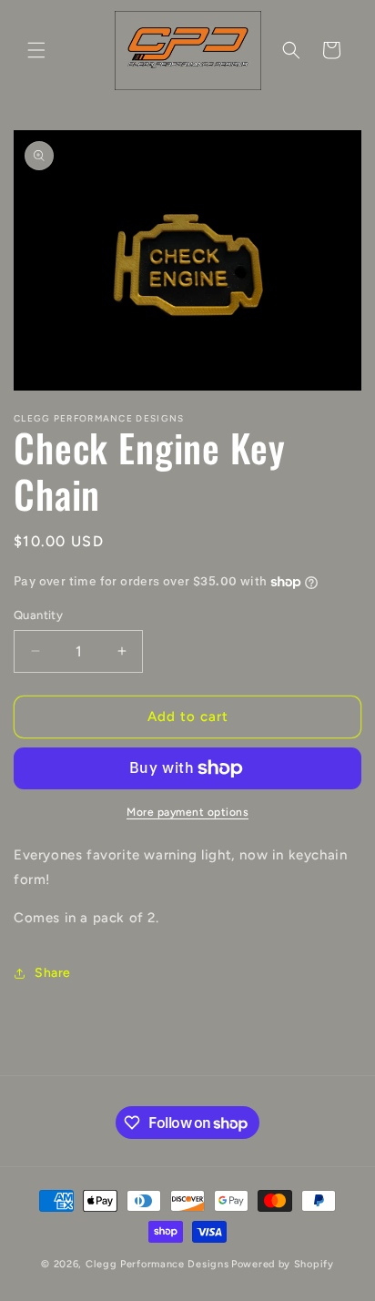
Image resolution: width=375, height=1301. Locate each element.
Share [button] (53, 973)
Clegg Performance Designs (157, 1264)
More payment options (187, 812)
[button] (36, 50)
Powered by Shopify (282, 1264)
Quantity (38, 615)
